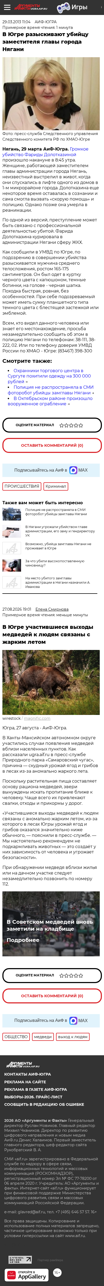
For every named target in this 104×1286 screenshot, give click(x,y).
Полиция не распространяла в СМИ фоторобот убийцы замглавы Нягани (51, 390)
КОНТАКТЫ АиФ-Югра (27, 1074)
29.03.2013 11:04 (16, 22)
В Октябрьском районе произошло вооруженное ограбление (50, 401)
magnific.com (37, 718)
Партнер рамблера (50, 1260)
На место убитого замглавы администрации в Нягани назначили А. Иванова (57, 582)
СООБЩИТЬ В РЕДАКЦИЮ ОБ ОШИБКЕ (44, 1104)
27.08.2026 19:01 (16, 609)
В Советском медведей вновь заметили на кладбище (50, 925)
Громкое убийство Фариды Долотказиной (45, 152)
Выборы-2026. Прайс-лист (33, 1097)
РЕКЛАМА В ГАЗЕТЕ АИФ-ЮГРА (35, 1089)
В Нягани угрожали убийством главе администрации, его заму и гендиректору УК (60, 531)
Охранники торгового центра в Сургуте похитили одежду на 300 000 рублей (49, 376)
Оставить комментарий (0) (52, 445)
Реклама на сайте (25, 1082)
